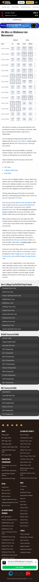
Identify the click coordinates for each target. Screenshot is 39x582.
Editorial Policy (24, 523)
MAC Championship (7, 382)
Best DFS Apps (24, 435)
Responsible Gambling (26, 495)
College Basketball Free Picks (10, 502)
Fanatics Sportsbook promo (16, 207)
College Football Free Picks (9, 499)
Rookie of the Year (7, 406)
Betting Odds (5, 435)
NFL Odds (7, 167)
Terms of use (23, 510)
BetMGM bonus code (9, 209)
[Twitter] (8, 425)
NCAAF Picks (26, 7)
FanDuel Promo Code (8, 310)
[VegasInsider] (19, 422)
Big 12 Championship (8, 360)
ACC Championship (7, 353)
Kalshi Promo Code (7, 292)
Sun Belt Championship (8, 375)
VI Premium (23, 486)
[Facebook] (3, 425)
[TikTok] (17, 425)
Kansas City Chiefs (19, 141)
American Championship (9, 368)
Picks (8, 19)
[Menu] (36, 2)
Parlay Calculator (25, 534)
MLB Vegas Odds (6, 444)
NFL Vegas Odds (6, 438)
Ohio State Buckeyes (21, 143)
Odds (2, 19)
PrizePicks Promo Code (26, 459)
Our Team (23, 501)
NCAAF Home (6, 7)
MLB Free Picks (6, 496)
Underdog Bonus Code (8, 540)
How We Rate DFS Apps (8, 478)
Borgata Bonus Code (8, 325)
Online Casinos (24, 526)
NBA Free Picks (6, 493)
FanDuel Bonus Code (7, 526)
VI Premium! (18, 198)
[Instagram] (21, 425)
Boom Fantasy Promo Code (27, 456)
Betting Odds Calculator (26, 537)
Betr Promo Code (25, 453)
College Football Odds (11, 170)
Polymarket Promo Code (9, 288)
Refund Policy (24, 513)
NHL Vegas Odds (6, 455)
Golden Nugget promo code (18, 254)
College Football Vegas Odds (10, 447)
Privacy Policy (24, 507)
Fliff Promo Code (24, 447)
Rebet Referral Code (25, 462)
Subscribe (30, 2)
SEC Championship (7, 349)
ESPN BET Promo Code (8, 537)
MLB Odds (7, 173)
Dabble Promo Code (25, 450)
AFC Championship (7, 414)
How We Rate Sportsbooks (9, 470)
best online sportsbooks (25, 202)
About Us (22, 498)
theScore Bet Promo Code (9, 314)
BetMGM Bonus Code (8, 299)
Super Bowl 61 (6, 392)
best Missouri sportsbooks (20, 240)
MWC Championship (8, 371)
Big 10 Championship (8, 356)
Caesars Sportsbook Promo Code (11, 329)
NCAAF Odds (15, 7)
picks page (8, 198)
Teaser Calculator (25, 543)
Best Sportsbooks (7, 516)
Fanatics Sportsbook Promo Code (11, 295)
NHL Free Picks (6, 505)
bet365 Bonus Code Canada (9, 555)
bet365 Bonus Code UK (8, 558)
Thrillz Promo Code (25, 444)
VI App (22, 489)
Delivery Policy (24, 516)
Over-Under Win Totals (8, 345)
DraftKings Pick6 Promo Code (28, 478)
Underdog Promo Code (8, 318)
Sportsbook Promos (25, 492)
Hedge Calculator (25, 546)
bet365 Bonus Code (7, 303)
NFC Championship (7, 410)
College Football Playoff (8, 342)
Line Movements (17, 19)
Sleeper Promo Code (7, 546)
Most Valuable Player (8, 403)
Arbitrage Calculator (25, 552)
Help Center (23, 504)
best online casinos (10, 251)
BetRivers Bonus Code (8, 543)
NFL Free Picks (6, 490)
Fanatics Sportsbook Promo (9, 519)
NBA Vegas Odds (6, 441)
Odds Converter (24, 540)
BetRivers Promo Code (8, 321)
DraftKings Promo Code (8, 306)
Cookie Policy (24, 519)
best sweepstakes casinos (27, 251)
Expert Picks (5, 487)
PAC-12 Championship (8, 364)
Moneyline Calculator (26, 549)
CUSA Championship (8, 379)
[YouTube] (12, 425)
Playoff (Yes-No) (6, 399)
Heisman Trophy (6, 338)
